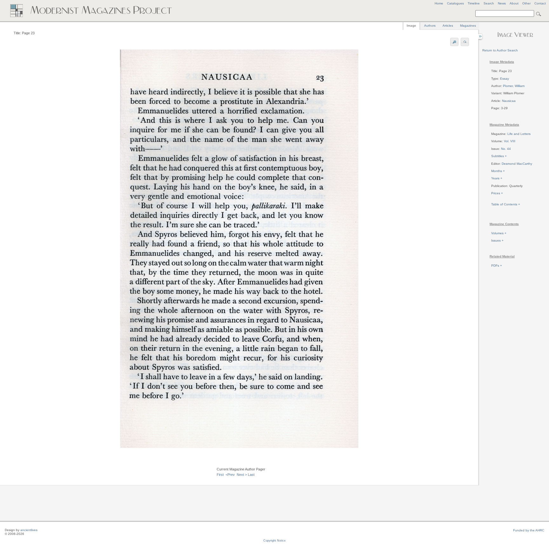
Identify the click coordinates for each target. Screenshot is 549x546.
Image (411, 25)
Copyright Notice (274, 540)
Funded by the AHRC (528, 530)
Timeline (474, 3)
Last (251, 474)
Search (489, 3)
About (514, 3)
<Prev (230, 474)
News (502, 3)
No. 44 (506, 148)
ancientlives (28, 530)
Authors (430, 25)
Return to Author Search (500, 50)
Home (439, 3)
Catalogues (455, 3)
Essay (504, 78)
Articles (448, 25)
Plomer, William (514, 86)
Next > (242, 474)
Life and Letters (519, 134)
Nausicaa (509, 101)
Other (526, 3)
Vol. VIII (509, 141)
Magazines (468, 25)
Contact (540, 3)
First (220, 474)
